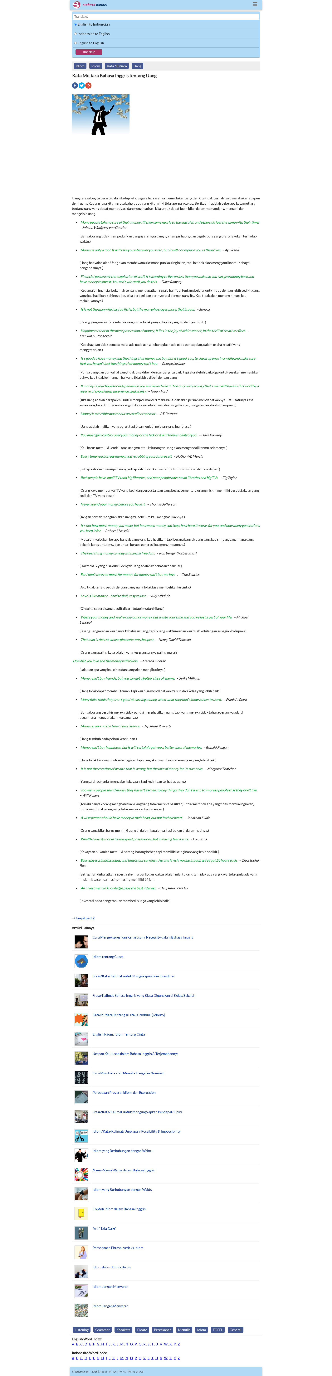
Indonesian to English (94, 34)
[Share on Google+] (88, 88)
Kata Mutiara (117, 66)
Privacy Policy (117, 1371)
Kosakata (123, 1330)
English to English (91, 43)
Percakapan (162, 1330)
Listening (82, 1330)
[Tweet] (82, 88)
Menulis (184, 1330)
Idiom (80, 66)
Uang (137, 66)
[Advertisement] (166, 165)
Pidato (142, 1330)
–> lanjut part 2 (83, 918)
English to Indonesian (94, 24)
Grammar (102, 1330)
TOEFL (218, 1330)
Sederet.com (82, 1371)
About (103, 1371)
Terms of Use (135, 1371)
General (236, 1330)
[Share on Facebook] (75, 88)
